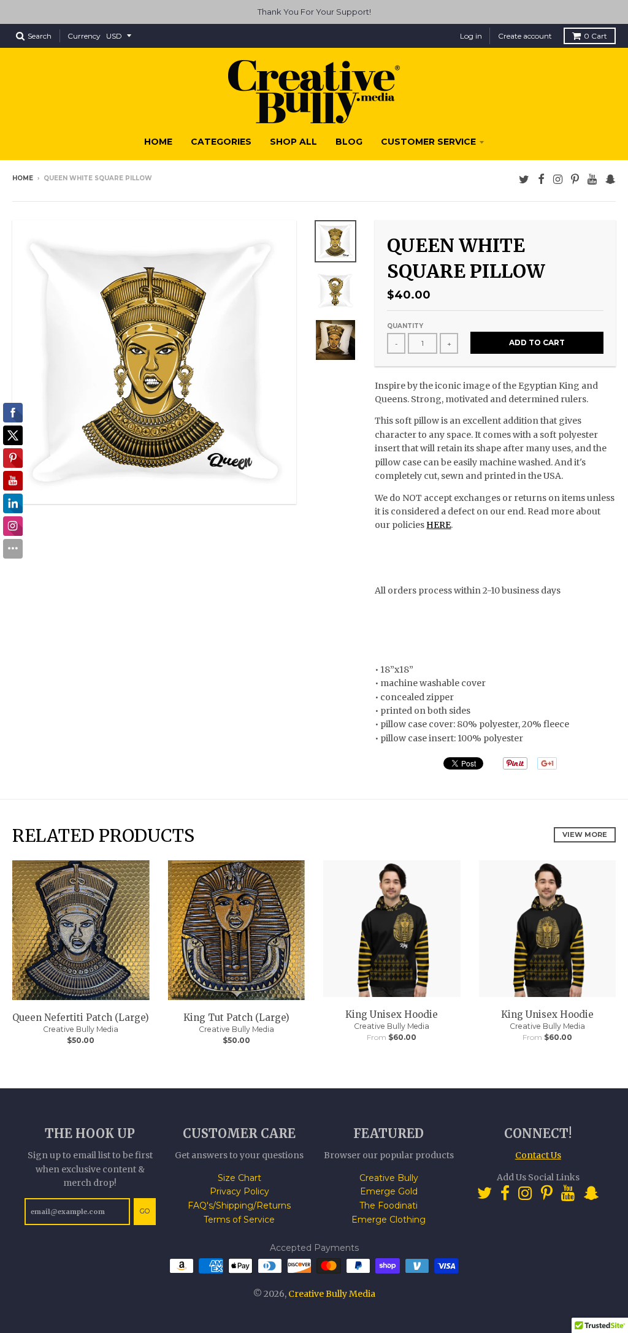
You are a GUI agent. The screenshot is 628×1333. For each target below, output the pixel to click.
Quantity (405, 326)
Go (145, 1211)
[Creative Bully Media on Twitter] (524, 179)
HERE (438, 524)
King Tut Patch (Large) (236, 1017)
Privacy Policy (239, 1191)
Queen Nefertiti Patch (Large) (80, 1017)
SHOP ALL (293, 141)
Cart (595, 35)
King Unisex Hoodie (391, 1014)
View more (584, 834)
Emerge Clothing (388, 1219)
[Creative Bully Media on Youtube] (592, 179)
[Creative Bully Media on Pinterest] (575, 179)
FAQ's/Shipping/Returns (239, 1205)
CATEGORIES (221, 141)
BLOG (348, 141)
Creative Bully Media (80, 1029)
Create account (525, 35)
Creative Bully (388, 1177)
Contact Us (538, 1155)
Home (22, 178)
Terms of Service (239, 1219)
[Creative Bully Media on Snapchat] (610, 179)
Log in (471, 35)
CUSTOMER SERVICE (428, 141)
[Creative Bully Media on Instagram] (557, 179)
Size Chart (239, 1177)
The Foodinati (388, 1205)
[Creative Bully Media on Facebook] (541, 179)
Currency (84, 35)
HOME (158, 141)
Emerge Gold (389, 1191)
